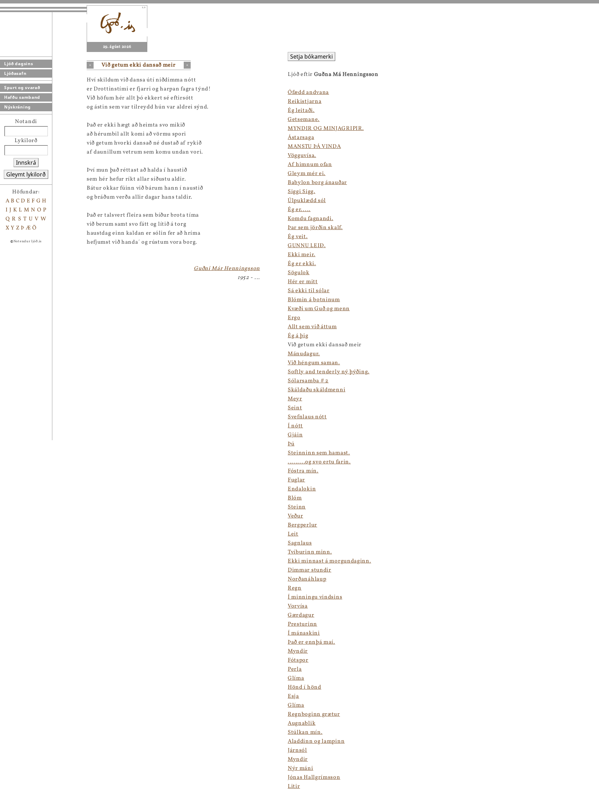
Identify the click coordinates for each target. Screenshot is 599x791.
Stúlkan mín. (305, 732)
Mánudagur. (304, 354)
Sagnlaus (300, 543)
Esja (293, 696)
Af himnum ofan (310, 164)
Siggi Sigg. (301, 191)
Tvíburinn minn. (310, 552)
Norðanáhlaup (307, 579)
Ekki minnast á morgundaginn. (329, 561)
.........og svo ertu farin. (319, 462)
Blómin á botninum (314, 300)
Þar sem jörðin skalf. (315, 228)
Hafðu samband (22, 97)
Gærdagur (301, 615)
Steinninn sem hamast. (319, 453)
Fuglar (296, 480)
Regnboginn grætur (314, 714)
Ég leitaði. (301, 110)
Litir (294, 786)
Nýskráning (17, 107)
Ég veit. (298, 237)
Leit (293, 534)
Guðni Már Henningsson (227, 268)
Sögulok (299, 273)
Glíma (296, 678)
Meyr (295, 399)
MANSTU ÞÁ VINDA (314, 146)
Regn (295, 588)
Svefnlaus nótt (307, 417)
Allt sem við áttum (312, 327)
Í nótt (295, 426)
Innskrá (26, 162)
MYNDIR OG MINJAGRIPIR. (326, 128)
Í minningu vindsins (315, 597)
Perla (295, 669)
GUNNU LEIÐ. (307, 246)
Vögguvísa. (302, 155)
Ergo (294, 318)
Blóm (295, 498)
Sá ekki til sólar (309, 291)
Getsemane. (304, 119)
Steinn (297, 507)
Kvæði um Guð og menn (319, 309)
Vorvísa (298, 606)
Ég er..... (299, 210)
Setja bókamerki (311, 56)
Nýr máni (300, 768)
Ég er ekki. (302, 264)
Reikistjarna (304, 101)
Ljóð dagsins (18, 64)
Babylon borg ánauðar (317, 182)
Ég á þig (298, 336)
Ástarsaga (301, 137)
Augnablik (301, 723)
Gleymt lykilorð (26, 174)
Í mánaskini (304, 633)
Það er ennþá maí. (311, 642)
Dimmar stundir (309, 570)
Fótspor (298, 660)
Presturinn (302, 624)
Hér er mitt (303, 282)
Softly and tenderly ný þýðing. (329, 372)
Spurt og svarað (22, 87)
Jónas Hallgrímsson (314, 777)
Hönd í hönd (304, 687)
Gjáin (295, 435)
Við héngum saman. (314, 363)
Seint (295, 408)
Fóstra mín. (303, 471)
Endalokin (302, 489)
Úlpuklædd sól (307, 201)
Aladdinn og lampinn (316, 741)
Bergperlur (302, 525)
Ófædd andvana (308, 92)
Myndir (298, 651)
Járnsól (297, 750)
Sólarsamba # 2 (308, 381)
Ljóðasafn (15, 73)
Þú (291, 444)
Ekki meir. (301, 255)
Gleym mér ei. (306, 173)
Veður (295, 516)
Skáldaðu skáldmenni (316, 390)
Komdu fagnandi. (310, 219)
